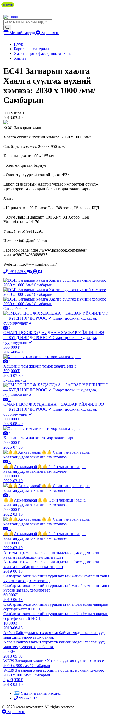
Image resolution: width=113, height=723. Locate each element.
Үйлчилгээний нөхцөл (41, 693)
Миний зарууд (22, 32)
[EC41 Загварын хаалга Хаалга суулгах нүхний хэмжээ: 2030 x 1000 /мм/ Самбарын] (56, 285)
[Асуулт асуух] (30, 271)
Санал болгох (15, 308)
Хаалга (20, 58)
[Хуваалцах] (40, 271)
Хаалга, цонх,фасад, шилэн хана (43, 53)
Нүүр (18, 44)
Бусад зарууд (14, 380)
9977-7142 (27, 698)
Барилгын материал (31, 49)
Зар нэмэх (49, 32)
